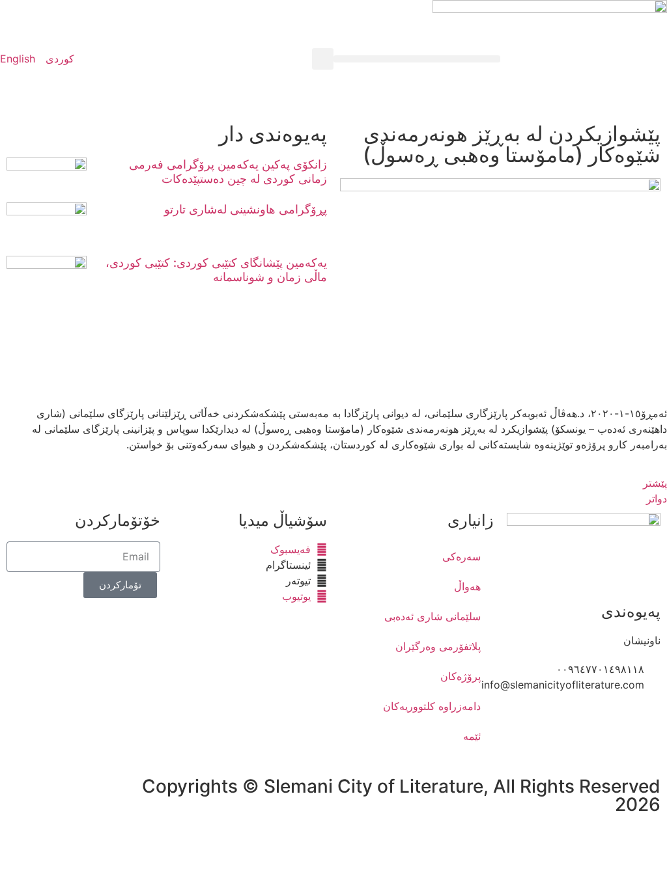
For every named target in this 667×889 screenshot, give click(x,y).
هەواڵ (467, 586)
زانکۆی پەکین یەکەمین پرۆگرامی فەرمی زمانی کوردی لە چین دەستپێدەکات (228, 171)
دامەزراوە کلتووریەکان (432, 706)
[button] (417, 58)
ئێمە (472, 736)
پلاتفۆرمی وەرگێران (438, 646)
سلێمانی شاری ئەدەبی (432, 616)
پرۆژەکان (460, 676)
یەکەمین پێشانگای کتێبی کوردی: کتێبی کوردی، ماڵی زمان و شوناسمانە (216, 270)
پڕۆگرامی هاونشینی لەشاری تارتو (245, 209)
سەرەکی (461, 556)
